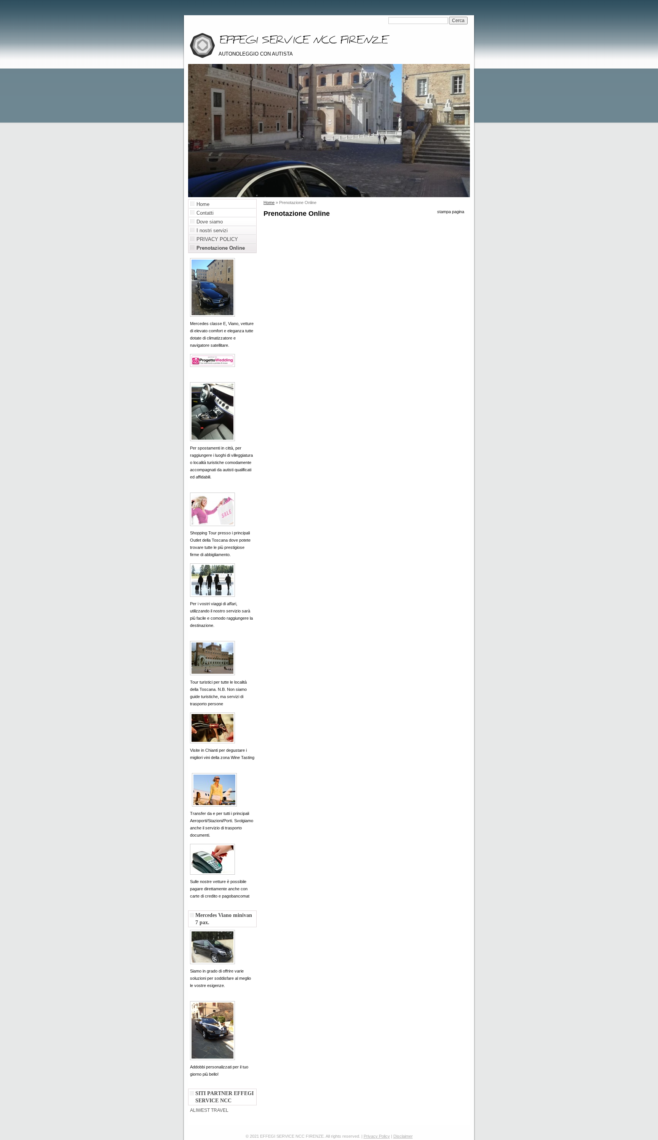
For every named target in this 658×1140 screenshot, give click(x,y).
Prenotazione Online (220, 248)
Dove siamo (209, 222)
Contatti (205, 213)
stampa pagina (450, 211)
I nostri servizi (212, 230)
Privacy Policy (377, 1136)
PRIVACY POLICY (217, 239)
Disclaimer (403, 1136)
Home (202, 204)
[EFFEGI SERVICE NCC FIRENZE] (202, 44)
